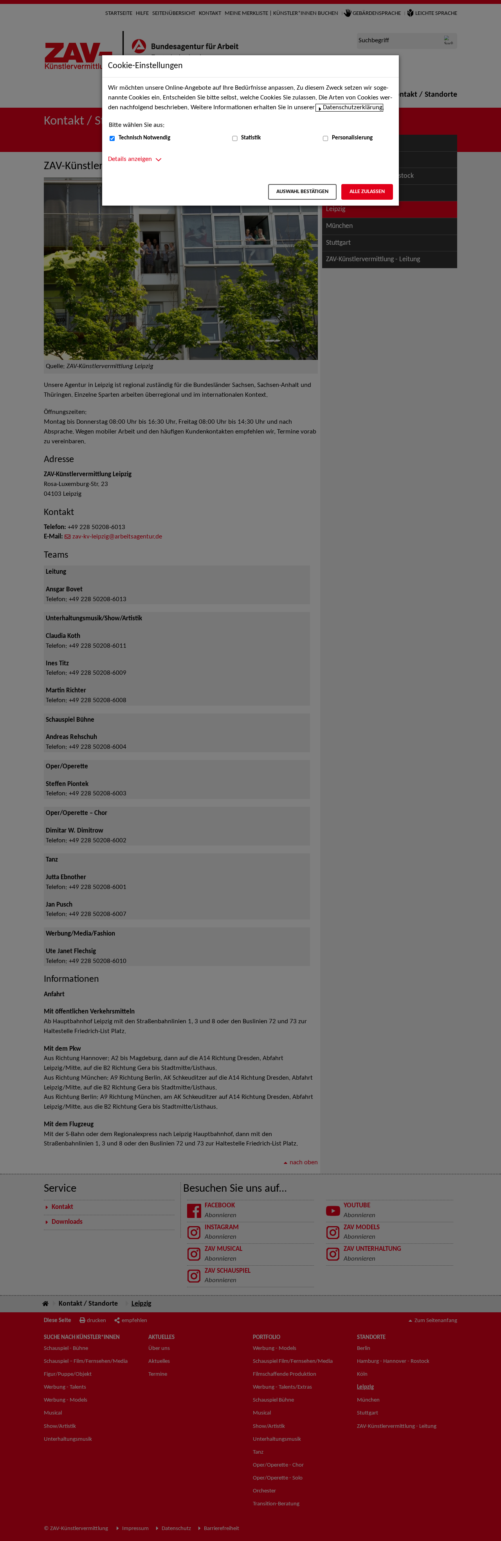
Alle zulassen (367, 192)
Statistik (251, 138)
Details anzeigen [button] (130, 159)
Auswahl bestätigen (302, 192)
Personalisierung (352, 138)
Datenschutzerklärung (352, 108)
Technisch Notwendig (144, 138)
